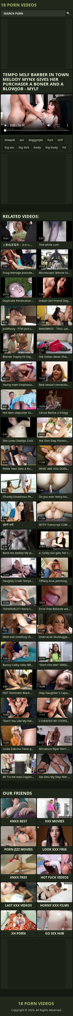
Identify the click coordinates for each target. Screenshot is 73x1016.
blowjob (10, 140)
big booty (52, 147)
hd (64, 147)
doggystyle (36, 140)
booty (37, 147)
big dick (24, 147)
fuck (50, 140)
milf (60, 140)
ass (22, 140)
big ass (9, 147)
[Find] (68, 13)
